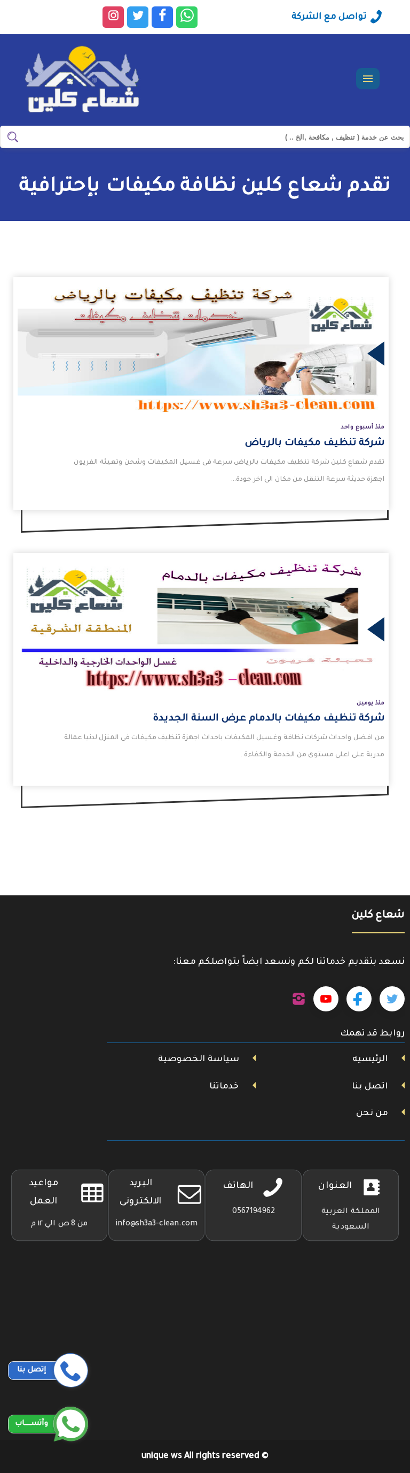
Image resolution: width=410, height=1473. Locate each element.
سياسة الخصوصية (198, 1059)
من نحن (372, 1113)
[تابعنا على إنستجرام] (298, 999)
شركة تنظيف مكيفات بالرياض (314, 443)
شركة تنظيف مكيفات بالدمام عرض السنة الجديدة (268, 719)
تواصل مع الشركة (329, 17)
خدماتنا (224, 1087)
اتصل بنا (370, 1087)
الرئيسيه (370, 1059)
